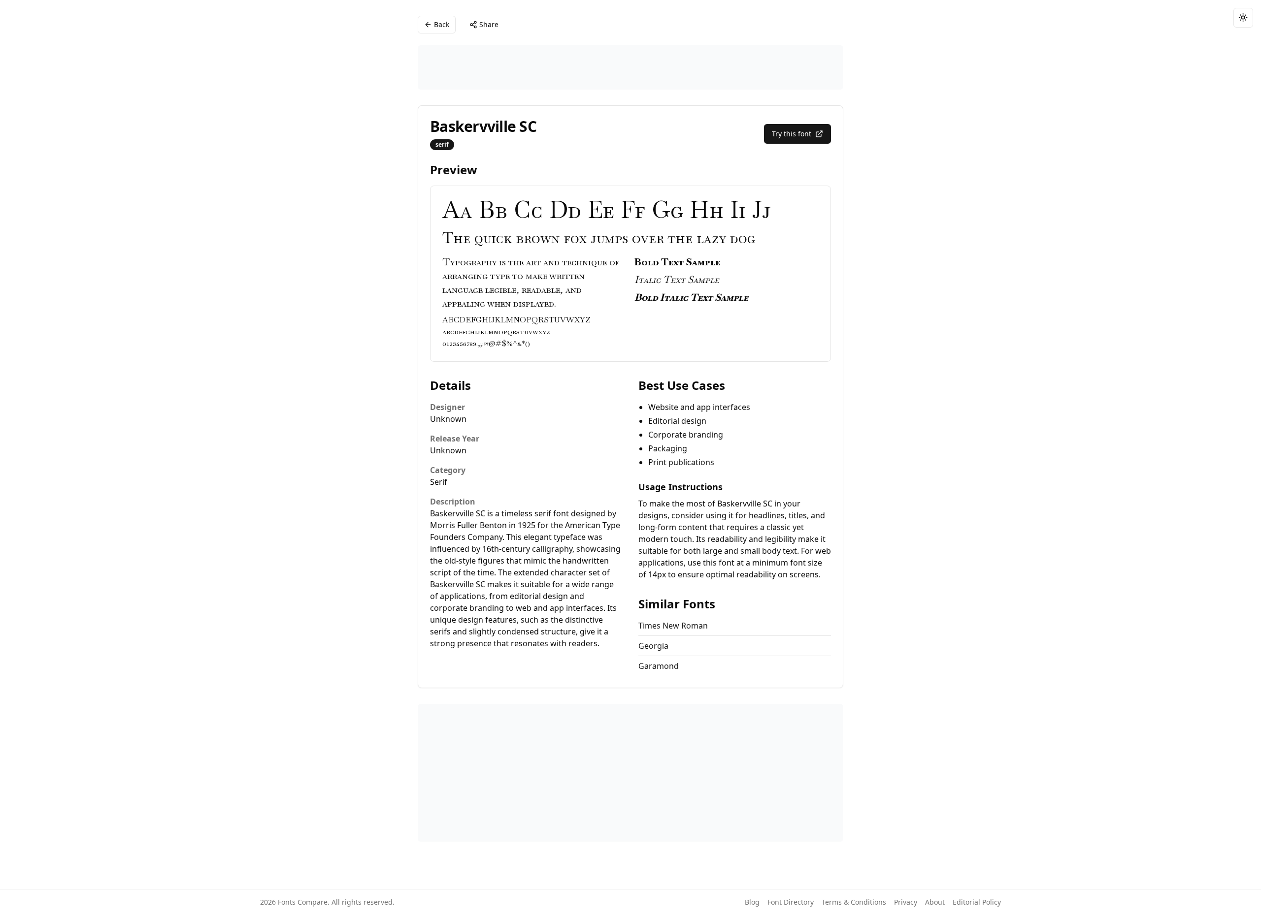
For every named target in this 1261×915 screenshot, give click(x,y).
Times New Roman (673, 625)
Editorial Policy (977, 902)
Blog (752, 902)
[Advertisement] (630, 67)
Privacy (905, 902)
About (935, 902)
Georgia (653, 645)
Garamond (658, 666)
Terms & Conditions (854, 902)
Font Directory (790, 902)
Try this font (791, 133)
